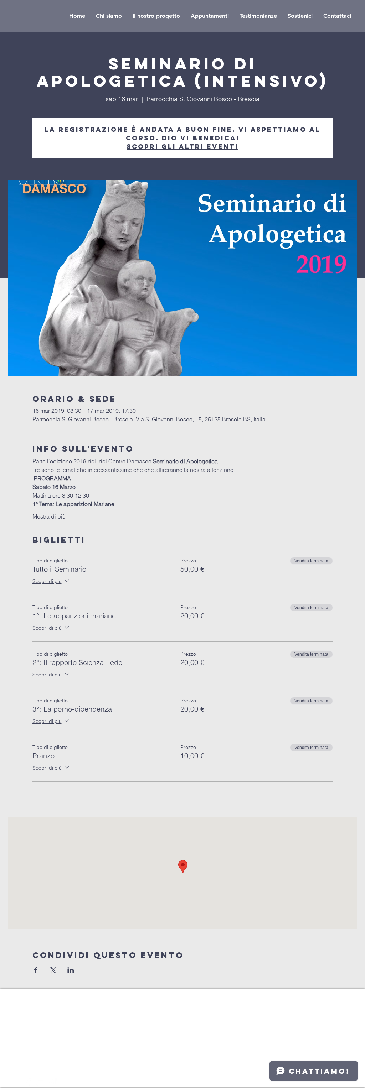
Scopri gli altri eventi (182, 146)
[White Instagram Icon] (26, 1082)
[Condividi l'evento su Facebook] (35, 970)
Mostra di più (49, 516)
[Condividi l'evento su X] (53, 970)
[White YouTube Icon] (39, 1082)
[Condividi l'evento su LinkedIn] (70, 970)
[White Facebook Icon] (52, 1082)
